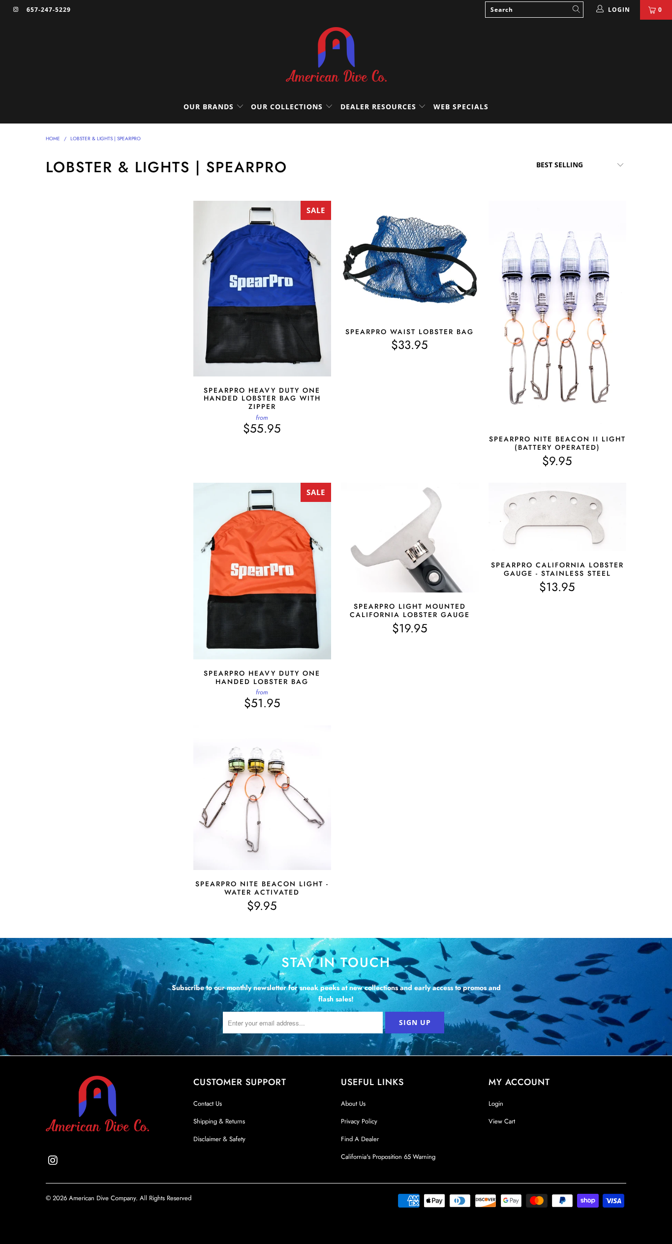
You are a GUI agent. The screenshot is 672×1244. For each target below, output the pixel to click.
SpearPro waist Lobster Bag (410, 259)
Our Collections (287, 106)
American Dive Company (102, 1198)
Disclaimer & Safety (219, 1139)
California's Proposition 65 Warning (388, 1156)
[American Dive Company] (336, 55)
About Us (353, 1103)
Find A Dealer (360, 1139)
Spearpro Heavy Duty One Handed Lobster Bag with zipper (262, 288)
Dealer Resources (379, 106)
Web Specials (461, 106)
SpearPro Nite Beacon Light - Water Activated (262, 797)
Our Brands (209, 106)
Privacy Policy (359, 1121)
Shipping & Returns (219, 1121)
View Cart (502, 1121)
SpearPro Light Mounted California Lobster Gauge (410, 537)
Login (496, 1103)
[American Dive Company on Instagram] (15, 9)
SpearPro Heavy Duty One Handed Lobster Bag (262, 571)
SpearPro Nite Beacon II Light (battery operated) (557, 313)
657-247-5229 (49, 9)
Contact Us (207, 1103)
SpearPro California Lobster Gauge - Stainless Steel (557, 517)
